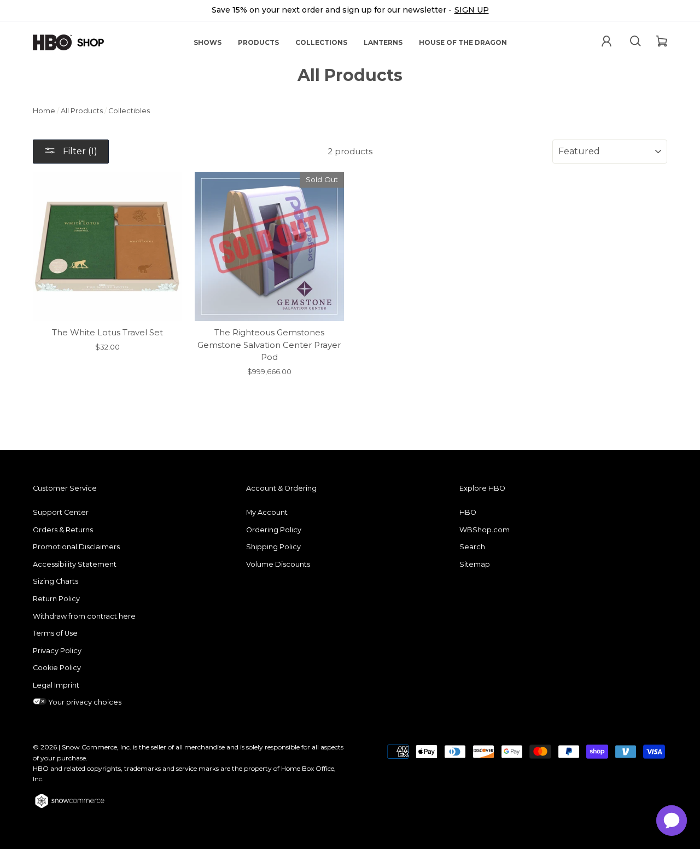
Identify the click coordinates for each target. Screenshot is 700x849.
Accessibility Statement (74, 564)
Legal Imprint (56, 685)
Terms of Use (55, 633)
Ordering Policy (273, 530)
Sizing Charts (55, 581)
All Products (82, 111)
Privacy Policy (57, 651)
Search (472, 547)
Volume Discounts (278, 564)
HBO (467, 512)
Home (44, 111)
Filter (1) (79, 151)
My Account (267, 512)
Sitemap (474, 564)
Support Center (61, 512)
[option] (350, 10)
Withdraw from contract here (84, 616)
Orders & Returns (63, 530)
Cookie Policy (57, 668)
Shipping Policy (273, 547)
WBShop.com (484, 530)
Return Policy (56, 599)
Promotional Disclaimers (76, 547)
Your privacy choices (83, 702)
